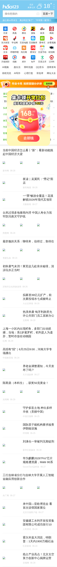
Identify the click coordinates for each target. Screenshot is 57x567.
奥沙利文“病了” (26, 20)
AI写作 (17, 73)
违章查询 (51, 67)
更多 (50, 93)
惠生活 (17, 67)
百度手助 (42, 52)
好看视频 (52, 42)
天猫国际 (5, 61)
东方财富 (5, 42)
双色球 (40, 73)
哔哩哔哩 (14, 52)
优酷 (15, 61)
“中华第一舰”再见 (43, 20)
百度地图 (24, 42)
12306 (51, 61)
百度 (5, 33)
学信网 (15, 42)
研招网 (51, 52)
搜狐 (33, 33)
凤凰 (15, 33)
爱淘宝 (33, 52)
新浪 (42, 33)
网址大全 (51, 73)
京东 (5, 52)
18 (47, 6)
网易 (52, 33)
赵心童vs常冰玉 (10, 20)
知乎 (33, 61)
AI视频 (5, 67)
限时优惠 (28, 67)
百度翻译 (33, 42)
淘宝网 (24, 52)
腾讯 (24, 33)
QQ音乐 (40, 67)
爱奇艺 (42, 42)
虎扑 (24, 61)
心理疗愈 (28, 73)
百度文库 (42, 61)
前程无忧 (6, 73)
